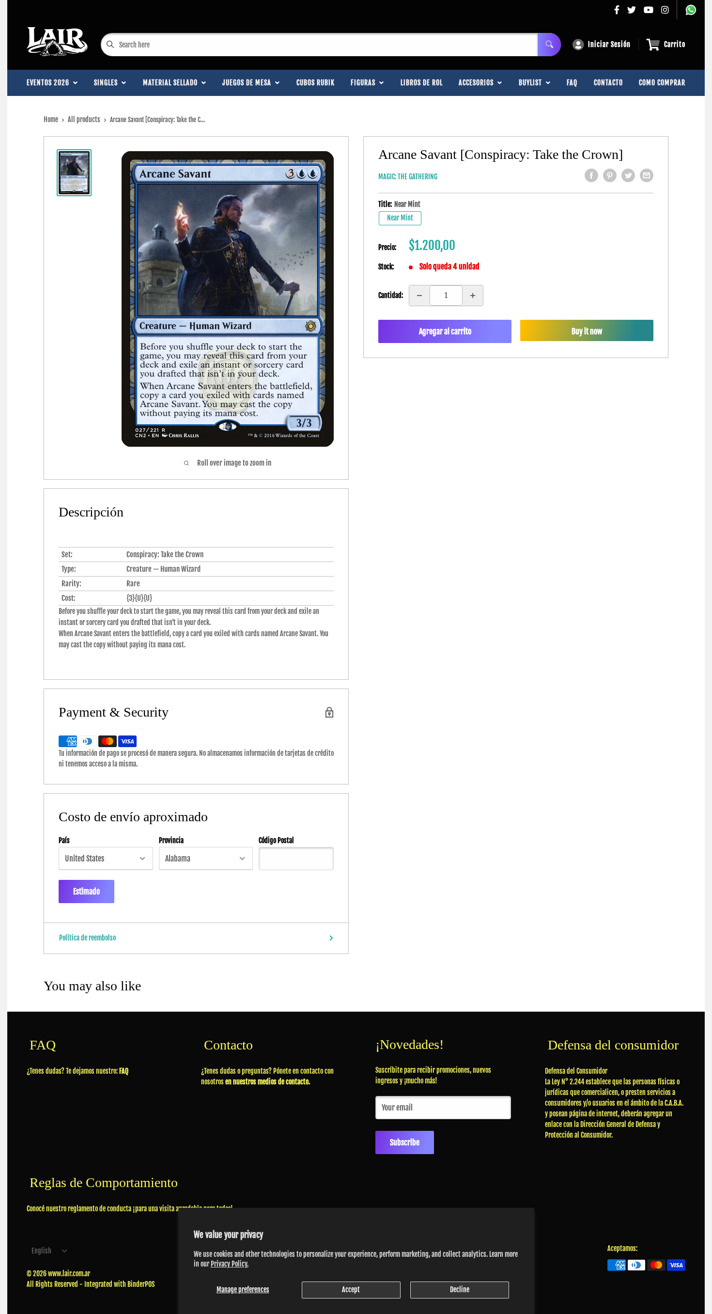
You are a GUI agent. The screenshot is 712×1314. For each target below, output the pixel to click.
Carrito (674, 44)
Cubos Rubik (315, 82)
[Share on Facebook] (591, 175)
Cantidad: (390, 295)
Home (51, 119)
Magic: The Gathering (407, 176)
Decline (459, 1289)
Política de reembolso (87, 938)
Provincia (171, 840)
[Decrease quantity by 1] (419, 295)
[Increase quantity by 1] (473, 295)
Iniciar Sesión (609, 44)
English (41, 1251)
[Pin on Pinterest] (610, 175)
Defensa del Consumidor (576, 1071)
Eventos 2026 (50, 82)
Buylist (532, 82)
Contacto (608, 82)
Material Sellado (172, 82)
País (64, 840)
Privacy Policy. (229, 1264)
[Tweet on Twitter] (628, 175)
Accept (351, 1289)
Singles (108, 82)
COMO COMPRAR (662, 82)
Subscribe (404, 1142)
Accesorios (478, 82)
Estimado (86, 891)
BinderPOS (141, 1284)
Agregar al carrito (445, 331)
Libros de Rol (422, 82)
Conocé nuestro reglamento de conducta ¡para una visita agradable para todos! (130, 1208)
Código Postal (276, 840)
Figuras (365, 82)
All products (84, 119)
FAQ (572, 82)
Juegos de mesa (248, 82)
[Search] (549, 44)
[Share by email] (646, 175)
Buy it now (587, 331)
